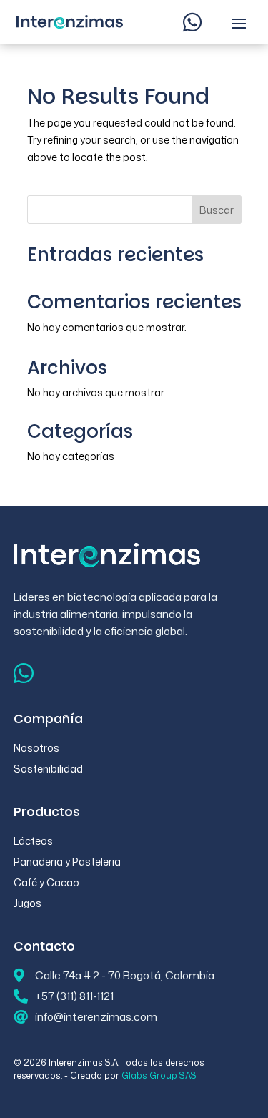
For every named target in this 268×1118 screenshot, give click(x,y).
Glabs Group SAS (159, 1075)
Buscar (216, 210)
